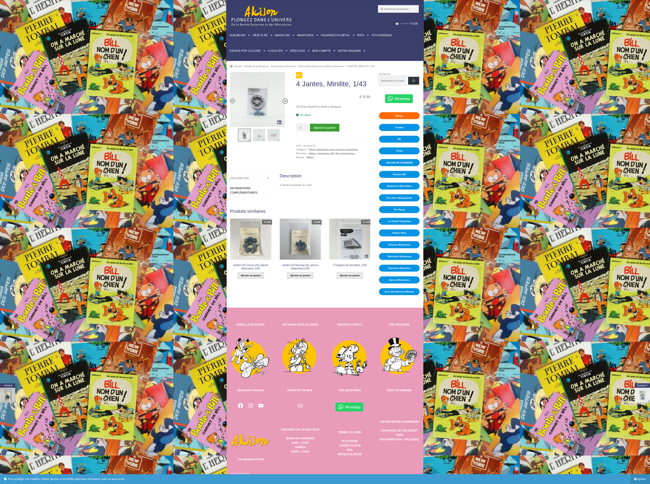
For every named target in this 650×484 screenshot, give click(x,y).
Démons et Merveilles (399, 186)
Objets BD (260, 35)
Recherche (384, 74)
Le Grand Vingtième (399, 221)
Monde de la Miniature (256, 66)
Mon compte (321, 50)
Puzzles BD (399, 174)
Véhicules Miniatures (399, 256)
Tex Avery (399, 209)
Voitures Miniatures (399, 244)
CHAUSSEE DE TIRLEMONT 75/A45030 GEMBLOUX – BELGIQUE (399, 435)
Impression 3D (326, 153)
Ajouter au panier (325, 127)
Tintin (399, 150)
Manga (399, 115)
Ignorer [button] (642, 479)
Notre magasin (349, 50)
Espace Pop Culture (245, 50)
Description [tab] (239, 178)
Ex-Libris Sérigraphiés (399, 197)
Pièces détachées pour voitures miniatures (321, 66)
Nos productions (345, 153)
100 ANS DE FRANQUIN (399, 162)
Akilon (312, 153)
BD (399, 139)
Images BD (282, 35)
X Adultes (275, 50)
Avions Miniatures (399, 280)
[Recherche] (413, 81)
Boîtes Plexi (399, 233)
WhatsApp (402, 98)
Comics (399, 127)
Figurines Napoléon (399, 268)
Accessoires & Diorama (283, 66)
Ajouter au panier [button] (251, 275)
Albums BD (237, 35)
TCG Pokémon (381, 35)
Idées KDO (297, 50)
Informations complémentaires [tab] (243, 190)
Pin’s (360, 35)
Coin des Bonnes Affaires (399, 291)
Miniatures (305, 35)
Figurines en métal (335, 35)
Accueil (238, 66)
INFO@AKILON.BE (350, 454)
